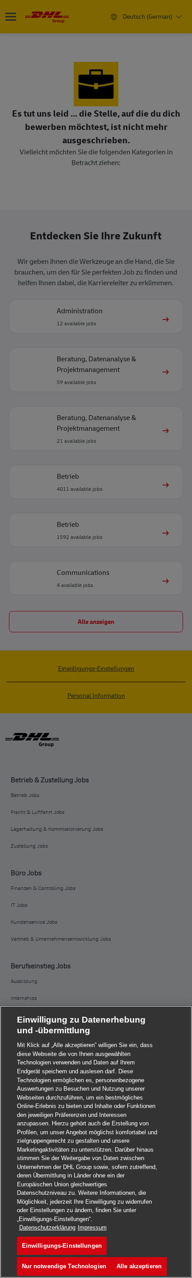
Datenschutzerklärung (47, 1227)
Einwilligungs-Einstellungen (62, 1245)
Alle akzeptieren (139, 1266)
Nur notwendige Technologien (64, 1266)
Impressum (92, 1227)
